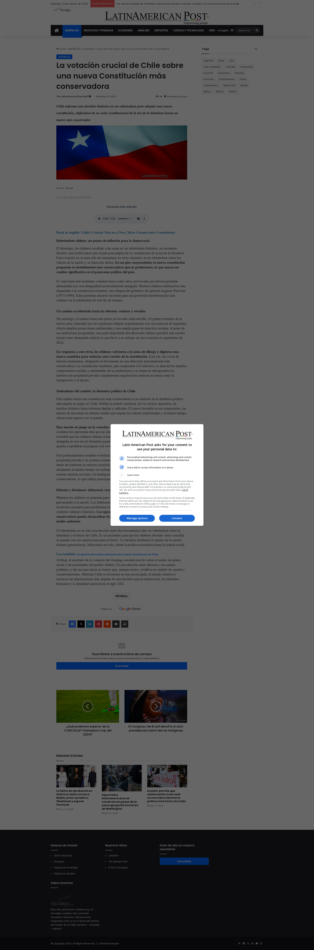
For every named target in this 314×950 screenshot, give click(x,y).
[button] (157, 475)
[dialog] (157, 475)
